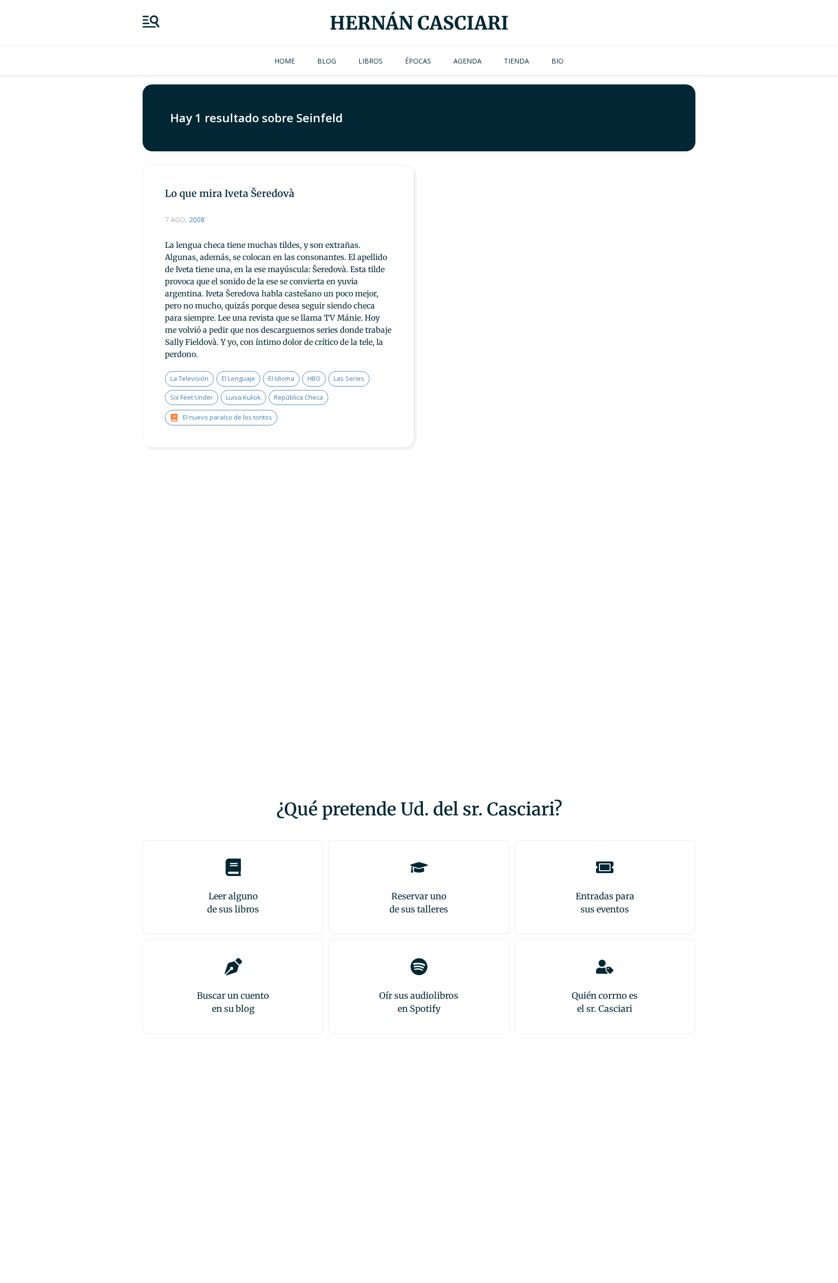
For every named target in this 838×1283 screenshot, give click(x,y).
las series (349, 378)
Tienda (516, 60)
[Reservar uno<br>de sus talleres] (419, 867)
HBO (314, 378)
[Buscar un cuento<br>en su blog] (233, 966)
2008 (197, 219)
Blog (326, 60)
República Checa (298, 397)
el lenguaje (238, 378)
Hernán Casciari (419, 23)
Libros (370, 60)
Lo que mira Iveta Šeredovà (229, 193)
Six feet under (191, 397)
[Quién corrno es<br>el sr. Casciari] (604, 966)
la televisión (189, 378)
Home (284, 60)
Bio (557, 60)
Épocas (418, 60)
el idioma (281, 378)
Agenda (467, 60)
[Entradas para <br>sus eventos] (604, 867)
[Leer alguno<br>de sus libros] (233, 867)
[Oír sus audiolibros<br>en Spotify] (419, 966)
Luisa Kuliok (243, 397)
